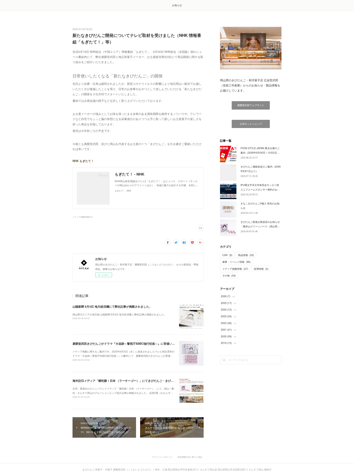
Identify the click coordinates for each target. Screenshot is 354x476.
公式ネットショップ (251, 123)
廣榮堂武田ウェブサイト (250, 105)
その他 (229, 275)
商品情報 (246, 255)
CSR (227, 255)
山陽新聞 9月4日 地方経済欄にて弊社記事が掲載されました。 (112, 306)
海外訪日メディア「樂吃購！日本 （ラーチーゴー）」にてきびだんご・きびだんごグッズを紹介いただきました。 (146, 381)
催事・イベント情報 (236, 261)
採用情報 (261, 268)
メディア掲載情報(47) (83, 216)
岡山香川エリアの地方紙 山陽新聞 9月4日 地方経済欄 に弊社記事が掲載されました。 (119, 314)
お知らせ (177, 5)
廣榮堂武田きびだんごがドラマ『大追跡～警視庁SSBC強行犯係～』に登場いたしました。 (131, 343)
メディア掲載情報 (235, 268)
